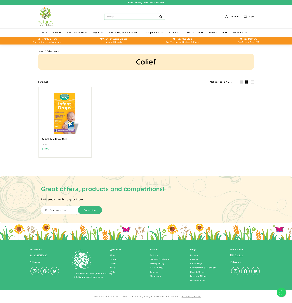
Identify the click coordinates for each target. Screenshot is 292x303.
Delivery (154, 255)
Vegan (96, 32)
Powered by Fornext (191, 296)
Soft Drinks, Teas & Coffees (123, 32)
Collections (52, 51)
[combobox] (134, 17)
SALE (44, 32)
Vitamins (174, 32)
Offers (113, 263)
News (112, 267)
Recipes (194, 255)
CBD (55, 32)
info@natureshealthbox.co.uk (88, 277)
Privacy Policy (157, 263)
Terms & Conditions (159, 259)
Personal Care (216, 32)
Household (239, 32)
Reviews (194, 259)
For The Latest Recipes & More (182, 42)
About (113, 255)
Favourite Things (198, 276)
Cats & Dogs (196, 263)
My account (156, 276)
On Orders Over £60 (248, 42)
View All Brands (114, 42)
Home (40, 51)
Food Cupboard (75, 32)
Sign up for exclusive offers (47, 42)
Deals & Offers (197, 272)
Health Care (193, 32)
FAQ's (112, 272)
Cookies (154, 272)
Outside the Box (197, 280)
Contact (114, 259)
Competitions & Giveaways (203, 267)
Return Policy (156, 267)
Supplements (153, 32)
